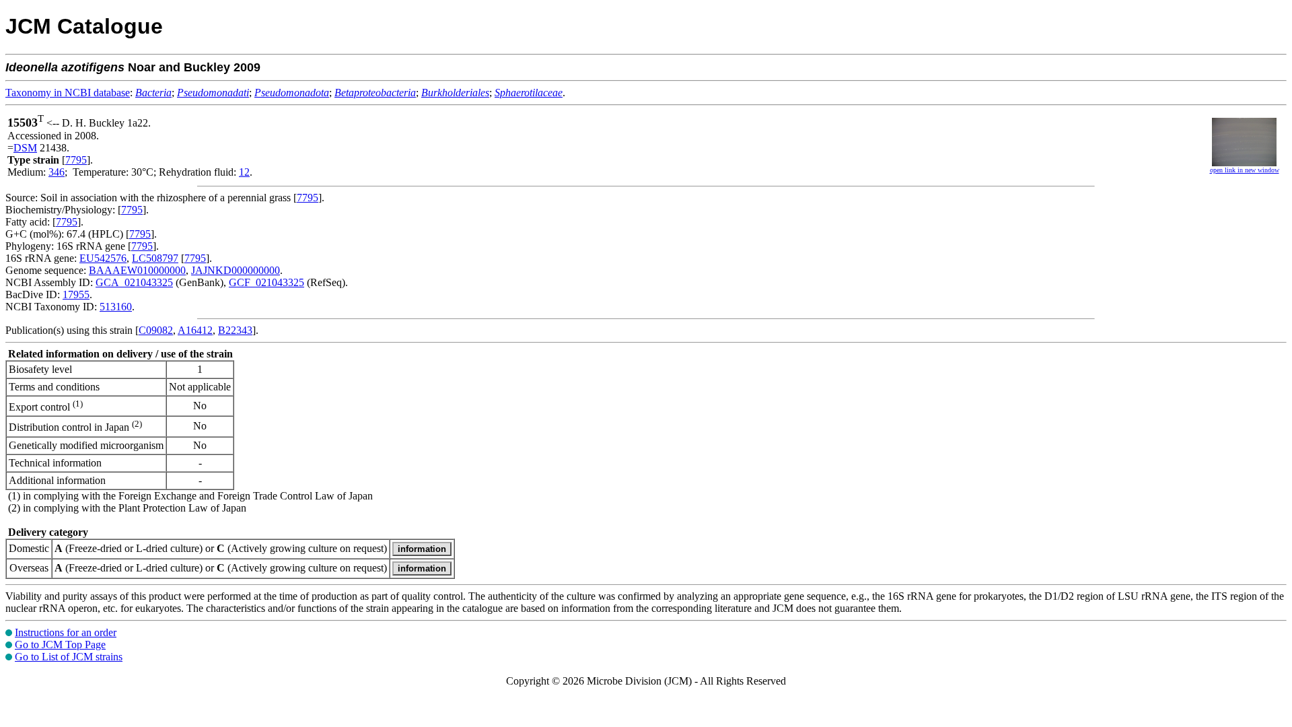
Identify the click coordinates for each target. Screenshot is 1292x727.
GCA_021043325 (134, 282)
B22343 (235, 330)
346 (56, 172)
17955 (76, 294)
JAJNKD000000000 (235, 270)
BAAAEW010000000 (137, 270)
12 (244, 172)
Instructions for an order (65, 632)
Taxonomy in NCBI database (67, 92)
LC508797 (155, 258)
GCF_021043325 (266, 282)
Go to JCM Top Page (60, 644)
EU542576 (103, 258)
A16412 (195, 330)
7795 (76, 160)
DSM (25, 147)
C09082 (156, 330)
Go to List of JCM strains (68, 656)
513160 (116, 306)
